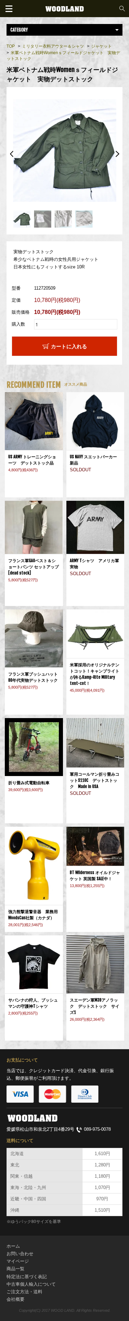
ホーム (13, 1246)
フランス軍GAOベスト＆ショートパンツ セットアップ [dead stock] (33, 566)
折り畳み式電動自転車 (31, 782)
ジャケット (101, 46)
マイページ (18, 1261)
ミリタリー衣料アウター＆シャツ (53, 46)
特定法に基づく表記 (27, 1276)
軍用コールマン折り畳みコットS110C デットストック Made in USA (94, 780)
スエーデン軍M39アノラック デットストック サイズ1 (94, 1006)
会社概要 (15, 1299)
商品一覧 (15, 1268)
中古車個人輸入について (31, 1284)
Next (117, 153)
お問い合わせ (20, 1253)
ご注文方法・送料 (24, 1291)
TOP (11, 46)
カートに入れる (69, 346)
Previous (11, 153)
